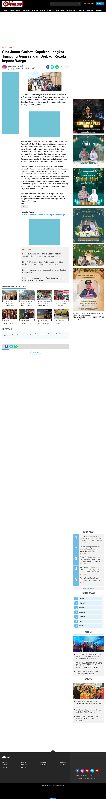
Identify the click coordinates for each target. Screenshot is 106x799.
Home (5, 10)
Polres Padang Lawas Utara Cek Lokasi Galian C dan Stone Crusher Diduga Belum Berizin (91, 538)
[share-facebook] (47, 67)
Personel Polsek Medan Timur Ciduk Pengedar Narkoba (87, 673)
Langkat (24, 206)
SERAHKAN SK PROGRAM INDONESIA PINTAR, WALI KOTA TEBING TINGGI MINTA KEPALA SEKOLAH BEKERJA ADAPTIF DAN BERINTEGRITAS (90, 570)
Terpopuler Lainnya (88, 588)
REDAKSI (79, 775)
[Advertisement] (53, 28)
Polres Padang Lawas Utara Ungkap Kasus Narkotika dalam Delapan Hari (90, 549)
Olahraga (90, 10)
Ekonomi (82, 10)
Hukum (4, 765)
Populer (99, 3)
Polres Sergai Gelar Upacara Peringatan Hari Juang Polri (90, 579)
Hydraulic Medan (88, 775)
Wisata (81, 626)
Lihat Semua (35, 352)
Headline (26, 10)
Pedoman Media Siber (83, 778)
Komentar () (64, 67)
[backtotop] (53, 752)
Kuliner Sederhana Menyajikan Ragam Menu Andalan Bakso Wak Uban (88, 703)
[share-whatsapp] (57, 67)
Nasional (50, 10)
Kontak (93, 778)
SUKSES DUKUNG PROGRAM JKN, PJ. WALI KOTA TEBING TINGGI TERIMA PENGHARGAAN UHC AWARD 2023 (88, 656)
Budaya (81, 621)
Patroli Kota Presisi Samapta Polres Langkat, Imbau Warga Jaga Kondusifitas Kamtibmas (44, 215)
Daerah (18, 10)
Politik (4, 767)
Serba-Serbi (60, 10)
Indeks (11, 10)
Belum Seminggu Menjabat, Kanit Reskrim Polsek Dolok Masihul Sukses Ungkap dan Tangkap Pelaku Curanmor (90, 559)
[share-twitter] (52, 67)
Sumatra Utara (71, 10)
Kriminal (35, 10)
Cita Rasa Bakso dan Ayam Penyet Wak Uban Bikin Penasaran (88, 711)
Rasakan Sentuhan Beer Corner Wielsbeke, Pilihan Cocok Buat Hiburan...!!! (87, 718)
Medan (42, 10)
